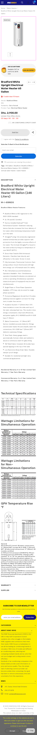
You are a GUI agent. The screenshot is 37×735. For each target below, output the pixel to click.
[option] (18, 34)
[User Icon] (28, 3)
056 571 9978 (9, 690)
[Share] (33, 132)
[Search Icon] (22, 3)
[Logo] (12, 2)
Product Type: (6, 108)
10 (5, 162)
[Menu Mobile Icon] (2, 2)
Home (3, 8)
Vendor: (3, 100)
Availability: (5, 105)
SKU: (2, 103)
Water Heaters (12, 8)
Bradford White (12, 100)
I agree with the (9, 139)
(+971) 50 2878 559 (13, 73)
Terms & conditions (22, 139)
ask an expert (29, 70)
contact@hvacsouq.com (17, 694)
